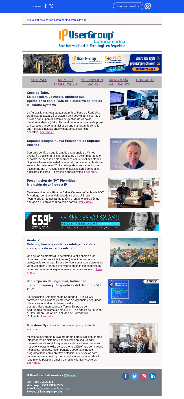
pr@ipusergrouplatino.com (53, 388)
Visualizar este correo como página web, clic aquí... (58, 20)
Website (70, 375)
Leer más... (47, 132)
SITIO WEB (39, 80)
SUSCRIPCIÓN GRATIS (92, 82)
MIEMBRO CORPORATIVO (65, 82)
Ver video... (86, 202)
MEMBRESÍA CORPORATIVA (118, 82)
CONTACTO (145, 80)
